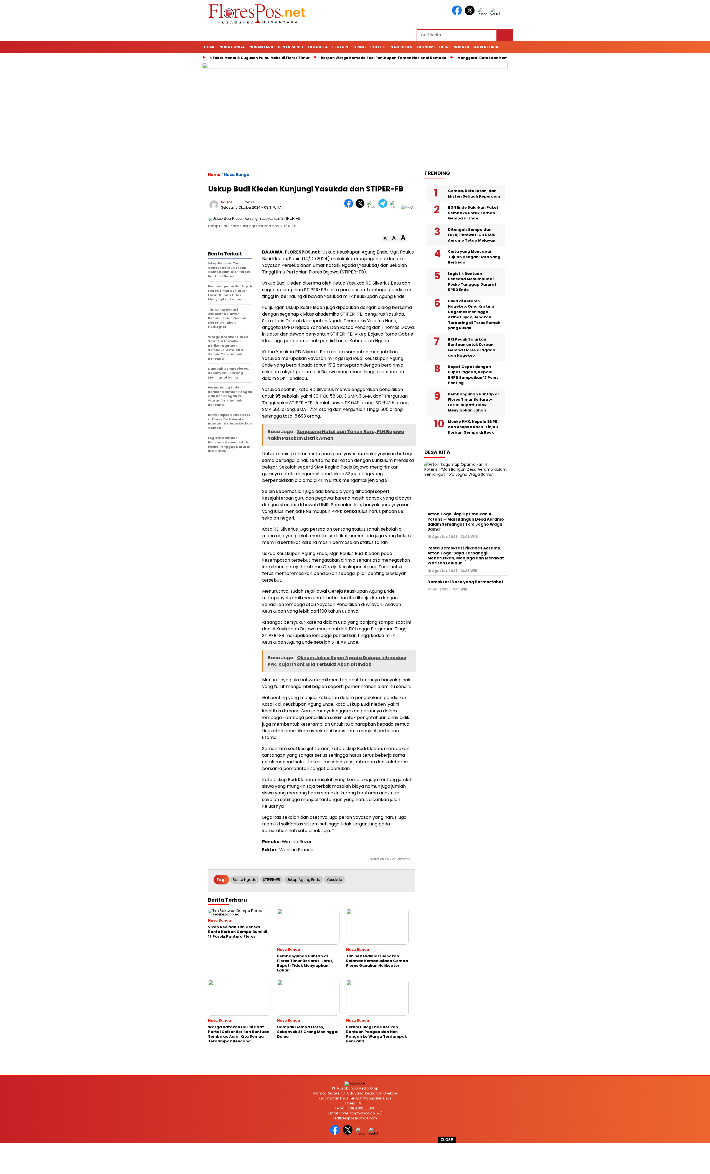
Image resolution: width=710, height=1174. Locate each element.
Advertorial (487, 47)
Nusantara (261, 47)
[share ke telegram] (384, 206)
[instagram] (483, 14)
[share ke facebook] (350, 206)
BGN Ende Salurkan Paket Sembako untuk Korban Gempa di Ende (473, 213)
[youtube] (496, 14)
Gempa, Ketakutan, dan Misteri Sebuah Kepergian (474, 193)
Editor (226, 202)
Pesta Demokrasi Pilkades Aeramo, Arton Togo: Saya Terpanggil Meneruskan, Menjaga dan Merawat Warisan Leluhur (465, 555)
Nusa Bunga (232, 47)
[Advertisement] (355, 1158)
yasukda (334, 879)
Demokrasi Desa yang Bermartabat (465, 582)
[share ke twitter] (361, 206)
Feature (340, 47)
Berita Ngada (245, 879)
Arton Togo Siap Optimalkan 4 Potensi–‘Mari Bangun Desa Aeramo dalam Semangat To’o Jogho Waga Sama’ (465, 521)
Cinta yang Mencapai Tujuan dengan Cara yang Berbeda (474, 257)
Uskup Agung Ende (303, 879)
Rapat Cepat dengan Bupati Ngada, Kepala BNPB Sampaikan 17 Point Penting (473, 374)
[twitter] (470, 14)
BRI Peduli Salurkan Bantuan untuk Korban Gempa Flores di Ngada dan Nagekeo (471, 347)
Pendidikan (400, 47)
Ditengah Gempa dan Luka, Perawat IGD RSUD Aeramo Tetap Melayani (472, 235)
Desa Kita (318, 47)
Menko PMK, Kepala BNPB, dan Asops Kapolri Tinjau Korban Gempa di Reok (473, 427)
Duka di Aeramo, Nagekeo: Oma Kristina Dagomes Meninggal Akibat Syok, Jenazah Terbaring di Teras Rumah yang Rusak (474, 314)
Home (209, 47)
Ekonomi (426, 47)
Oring (359, 47)
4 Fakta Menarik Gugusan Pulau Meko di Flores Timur (259, 57)
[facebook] (458, 14)
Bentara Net (291, 47)
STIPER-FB (271, 879)
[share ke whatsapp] (372, 206)
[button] (385, 239)
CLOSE (447, 1140)
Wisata (462, 47)
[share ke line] (395, 206)
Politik (377, 47)
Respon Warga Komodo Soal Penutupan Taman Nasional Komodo (383, 57)
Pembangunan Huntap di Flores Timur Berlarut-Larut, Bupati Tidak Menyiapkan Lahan (473, 402)
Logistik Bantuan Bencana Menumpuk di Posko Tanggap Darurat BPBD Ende (472, 281)
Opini (444, 47)
